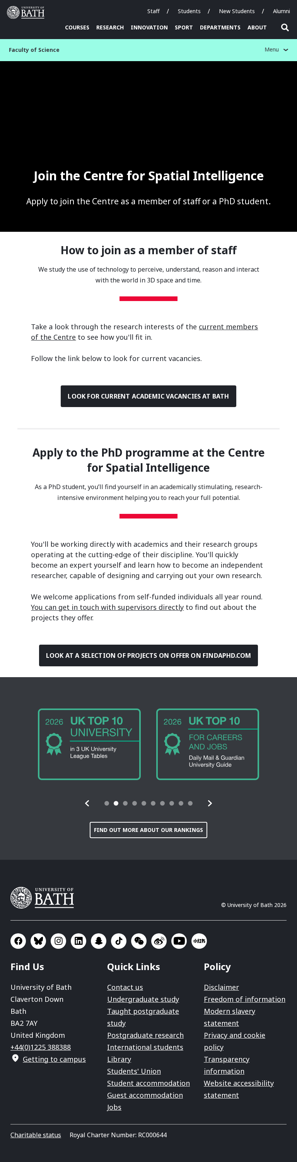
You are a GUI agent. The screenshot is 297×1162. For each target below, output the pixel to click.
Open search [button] (285, 27)
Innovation (149, 27)
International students (145, 1047)
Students (189, 11)
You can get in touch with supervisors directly (107, 607)
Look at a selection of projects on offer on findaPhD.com (148, 655)
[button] (87, 803)
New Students (237, 11)
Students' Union (134, 1071)
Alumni (281, 11)
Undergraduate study (143, 999)
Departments (220, 27)
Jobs (114, 1107)
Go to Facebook (18, 941)
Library (119, 1059)
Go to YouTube (179, 941)
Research (110, 27)
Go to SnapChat (98, 941)
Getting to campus (54, 1059)
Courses (77, 27)
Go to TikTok (118, 941)
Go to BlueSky (38, 941)
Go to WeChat (139, 941)
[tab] (106, 803)
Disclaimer (221, 987)
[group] (89, 744)
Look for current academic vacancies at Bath (148, 396)
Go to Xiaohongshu (199, 941)
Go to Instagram (58, 941)
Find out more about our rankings (148, 829)
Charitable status (35, 1135)
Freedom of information (244, 999)
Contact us (125, 987)
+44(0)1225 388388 (40, 1047)
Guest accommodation (145, 1095)
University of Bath (27, 12)
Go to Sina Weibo (159, 941)
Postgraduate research (145, 1035)
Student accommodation (148, 1083)
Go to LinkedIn (78, 941)
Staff (153, 11)
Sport (184, 27)
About (257, 27)
